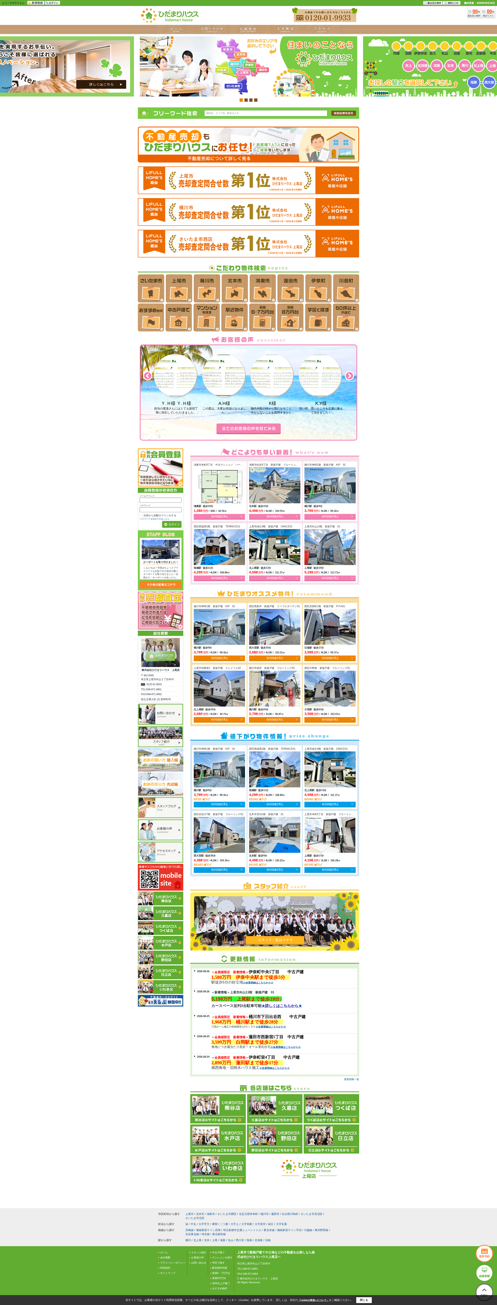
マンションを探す (222, 1257)
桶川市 (265, 1213)
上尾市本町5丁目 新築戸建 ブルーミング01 (330, 814)
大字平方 (204, 1224)
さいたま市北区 (194, 1218)
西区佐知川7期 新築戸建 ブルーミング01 (218, 814)
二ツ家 (224, 1224)
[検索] (343, 113)
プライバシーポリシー (172, 1262)
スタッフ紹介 (198, 1252)
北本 (206, 1240)
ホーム (164, 1252)
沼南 (268, 1240)
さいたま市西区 (226, 1213)
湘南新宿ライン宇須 (289, 1230)
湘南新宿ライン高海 (208, 1230)
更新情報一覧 (351, 1079)
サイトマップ (167, 1273)
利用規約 (165, 1267)
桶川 (188, 1240)
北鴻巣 (259, 1240)
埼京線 (206, 1234)
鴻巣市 (211, 1213)
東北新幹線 (219, 1234)
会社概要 (165, 1257)
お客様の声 (197, 1257)
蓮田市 (275, 1213)
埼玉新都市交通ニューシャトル (242, 1230)
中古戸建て (218, 1252)
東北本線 (269, 1230)
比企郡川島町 (290, 1213)
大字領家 (246, 1224)
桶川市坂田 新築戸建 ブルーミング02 (272, 668)
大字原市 (260, 1224)
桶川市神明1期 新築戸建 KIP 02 (325, 464)
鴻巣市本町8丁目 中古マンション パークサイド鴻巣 (225, 464)
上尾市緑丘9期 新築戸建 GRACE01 (270, 526)
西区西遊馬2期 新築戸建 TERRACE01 (217, 526)
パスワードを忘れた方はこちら (154, 519)
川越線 (308, 1230)
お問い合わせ (198, 1262)
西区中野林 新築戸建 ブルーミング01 (327, 668)
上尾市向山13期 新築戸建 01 (323, 526)
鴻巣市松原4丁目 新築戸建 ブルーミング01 (275, 464)
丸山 (230, 1240)
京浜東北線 (192, 1234)
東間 (214, 1224)
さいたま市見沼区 (311, 1213)
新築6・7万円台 (221, 1273)
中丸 (193, 1224)
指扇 (249, 1240)
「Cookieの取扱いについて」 (313, 1300)
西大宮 (240, 1240)
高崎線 (189, 1230)
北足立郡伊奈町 (248, 1213)
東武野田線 (321, 1230)
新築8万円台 (219, 1278)
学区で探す (218, 1262)
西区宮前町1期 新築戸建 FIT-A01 (324, 606)
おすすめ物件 (219, 1288)
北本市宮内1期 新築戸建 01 (266, 814)
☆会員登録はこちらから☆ (258, 982)
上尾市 (189, 1213)
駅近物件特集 (219, 1267)
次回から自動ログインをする (159, 515)
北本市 (200, 1213)
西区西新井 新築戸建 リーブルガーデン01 (274, 606)
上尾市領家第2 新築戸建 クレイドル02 (217, 668)
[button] (147, 376)
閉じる (364, 1300)
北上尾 (197, 1240)
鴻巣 (222, 1240)
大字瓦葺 (281, 1224)
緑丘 (271, 1224)
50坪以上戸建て (221, 1283)
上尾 (214, 1240)
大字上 (235, 1224)
